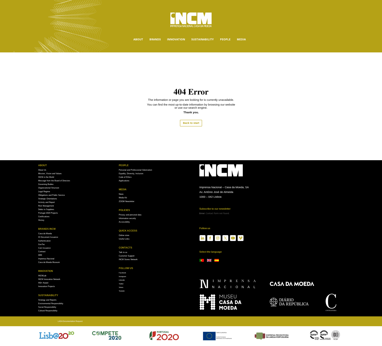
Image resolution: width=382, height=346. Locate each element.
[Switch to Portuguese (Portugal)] (201, 260)
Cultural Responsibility (47, 311)
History (41, 220)
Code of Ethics (125, 177)
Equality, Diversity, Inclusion (131, 173)
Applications (124, 181)
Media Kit (123, 198)
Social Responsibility (47, 307)
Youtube (122, 291)
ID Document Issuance (48, 237)
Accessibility (124, 222)
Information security (127, 218)
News (121, 194)
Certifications (44, 216)
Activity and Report (46, 202)
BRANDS (155, 39)
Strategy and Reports (47, 300)
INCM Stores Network (128, 259)
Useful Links (124, 239)
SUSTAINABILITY (202, 39)
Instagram (122, 276)
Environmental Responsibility (50, 303)
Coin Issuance (44, 248)
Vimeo (121, 287)
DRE (40, 255)
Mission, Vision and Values (50, 173)
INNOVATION (176, 39)
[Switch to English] (209, 260)
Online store (124, 235)
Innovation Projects (46, 286)
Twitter (121, 284)
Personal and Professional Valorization (135, 170)
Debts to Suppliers (46, 209)
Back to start (191, 122)
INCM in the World (46, 177)
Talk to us (123, 252)
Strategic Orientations (47, 199)
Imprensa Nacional (46, 259)
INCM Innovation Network (49, 279)
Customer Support (126, 256)
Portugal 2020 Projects (48, 213)
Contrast (42, 251)
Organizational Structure (48, 188)
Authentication (44, 241)
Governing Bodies (46, 184)
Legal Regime (44, 191)
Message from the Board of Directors (54, 181)
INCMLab (42, 276)
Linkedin (122, 280)
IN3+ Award (43, 283)
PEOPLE (225, 39)
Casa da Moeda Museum (49, 262)
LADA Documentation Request (70, 321)
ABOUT (138, 39)
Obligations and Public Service (51, 195)
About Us (42, 170)
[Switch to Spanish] (216, 260)
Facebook (122, 273)
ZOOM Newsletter (126, 201)
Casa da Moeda (45, 233)
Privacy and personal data (130, 215)
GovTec (41, 244)
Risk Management (46, 206)
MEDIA (241, 39)
